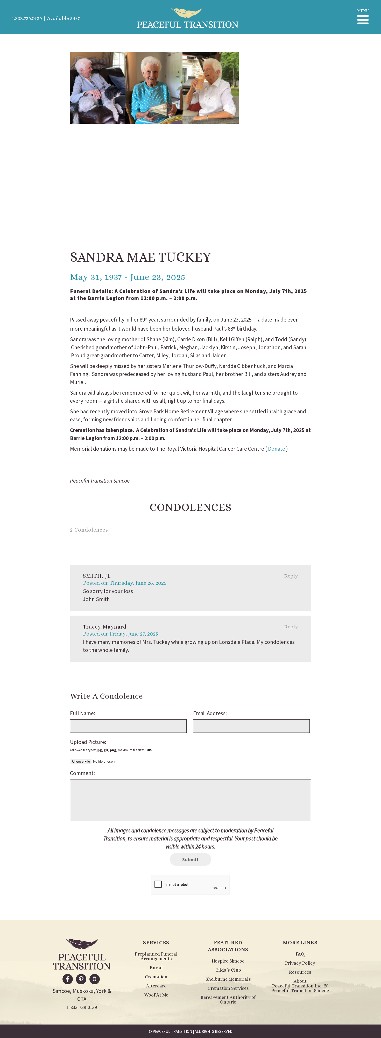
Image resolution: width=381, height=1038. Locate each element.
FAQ (300, 954)
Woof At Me (156, 995)
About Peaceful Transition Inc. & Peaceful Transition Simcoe (300, 986)
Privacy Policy (300, 963)
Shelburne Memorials (228, 979)
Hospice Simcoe (228, 961)
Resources (300, 972)
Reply (291, 576)
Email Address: (210, 713)
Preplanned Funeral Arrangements (156, 956)
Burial (156, 967)
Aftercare (156, 986)
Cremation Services (228, 988)
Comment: (82, 773)
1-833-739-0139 (82, 1007)
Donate (276, 448)
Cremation (156, 976)
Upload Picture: (111, 745)
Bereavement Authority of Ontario (228, 999)
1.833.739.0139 (27, 18)
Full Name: (82, 713)
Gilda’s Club (228, 970)
